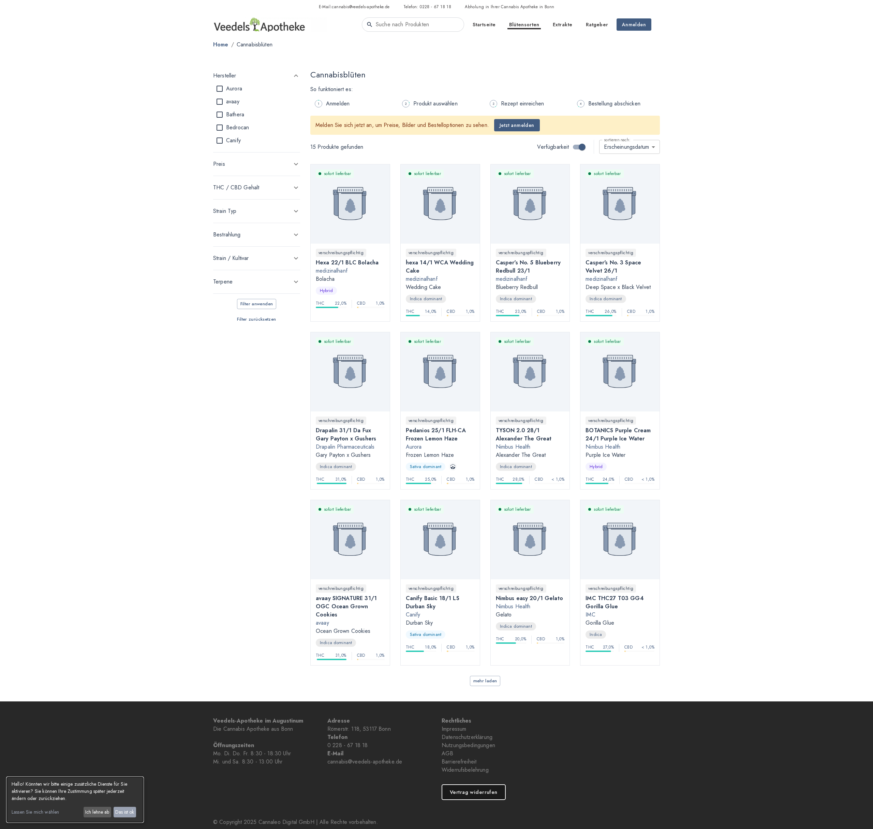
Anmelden (634, 24)
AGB (447, 753)
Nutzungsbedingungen (468, 745)
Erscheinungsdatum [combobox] (626, 147)
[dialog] (75, 799)
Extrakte (562, 24)
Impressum (454, 729)
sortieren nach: (617, 140)
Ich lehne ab (97, 812)
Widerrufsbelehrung (465, 770)
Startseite (484, 24)
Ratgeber (597, 24)
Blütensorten (524, 24)
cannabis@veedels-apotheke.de (360, 7)
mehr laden (485, 681)
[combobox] (413, 24)
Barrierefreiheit (459, 762)
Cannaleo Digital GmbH (286, 822)
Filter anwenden (256, 304)
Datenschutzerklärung (467, 737)
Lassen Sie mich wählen (35, 812)
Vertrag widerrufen (474, 792)
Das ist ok (124, 812)
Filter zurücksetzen (256, 319)
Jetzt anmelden (517, 125)
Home (220, 44)
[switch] (582, 147)
